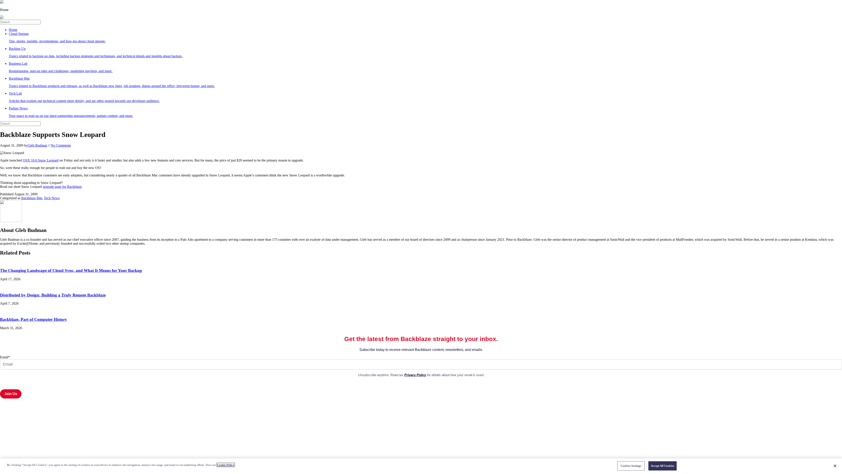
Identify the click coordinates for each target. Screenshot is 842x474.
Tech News (52, 198)
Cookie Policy (225, 465)
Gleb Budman (37, 145)
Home (13, 30)
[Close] (835, 466)
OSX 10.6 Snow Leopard (41, 160)
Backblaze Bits (31, 198)
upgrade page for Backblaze (62, 187)
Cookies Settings (631, 465)
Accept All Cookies (662, 465)
